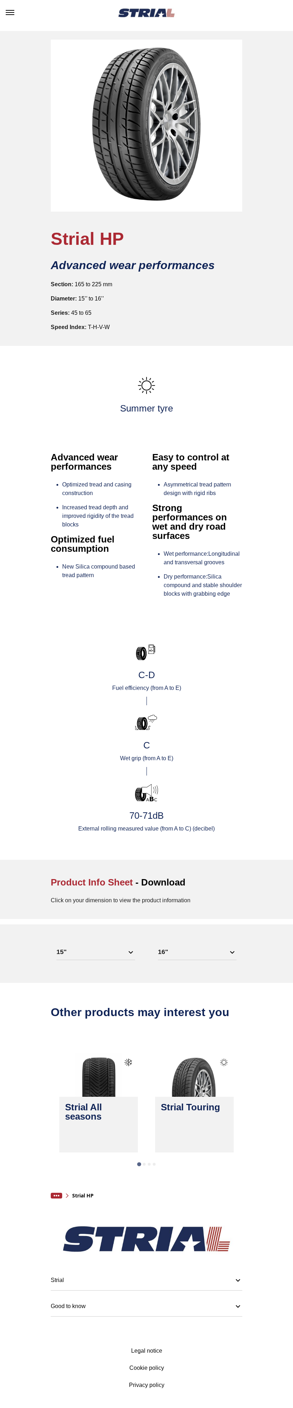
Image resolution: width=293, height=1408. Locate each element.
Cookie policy (146, 1368)
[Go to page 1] (139, 1164)
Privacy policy (146, 1385)
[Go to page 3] (149, 1164)
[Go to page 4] (154, 1164)
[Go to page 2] (144, 1164)
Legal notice (146, 1351)
